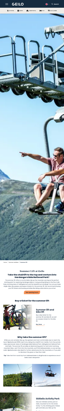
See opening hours (32, 292)
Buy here (39, 324)
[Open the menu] (6, 4)
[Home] (18, 4)
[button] (26, 385)
